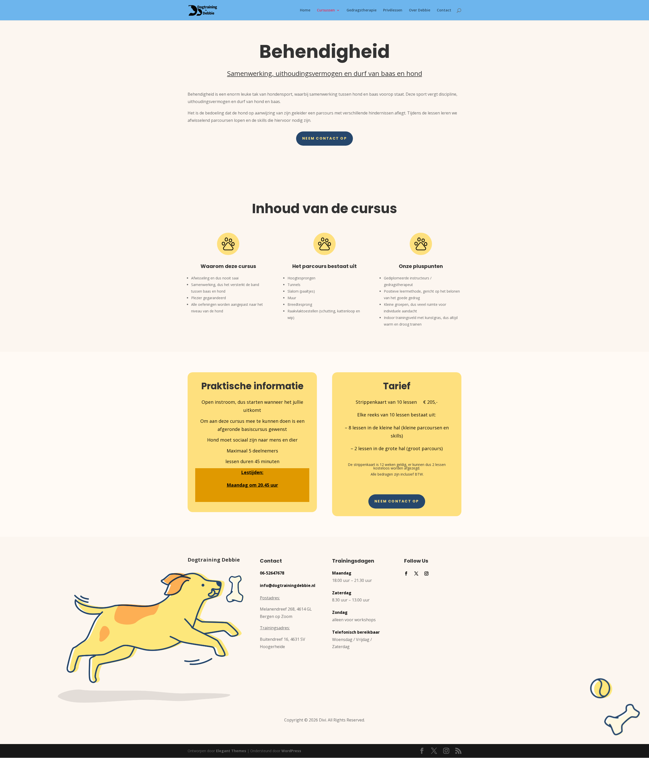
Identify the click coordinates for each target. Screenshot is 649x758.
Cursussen (326, 10)
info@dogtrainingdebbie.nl (287, 585)
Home (305, 10)
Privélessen (392, 10)
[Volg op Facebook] (406, 573)
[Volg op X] (416, 573)
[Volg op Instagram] (426, 573)
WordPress (291, 750)
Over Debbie (419, 10)
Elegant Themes (231, 750)
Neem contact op (324, 138)
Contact (444, 10)
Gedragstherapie (361, 10)
